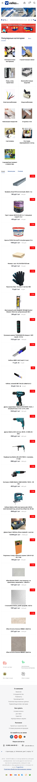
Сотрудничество (18, 694)
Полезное (18, 723)
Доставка (18, 714)
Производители (19, 699)
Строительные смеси (27, 60)
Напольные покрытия (9, 121)
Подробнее (19, 767)
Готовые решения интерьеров (18, 728)
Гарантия (18, 716)
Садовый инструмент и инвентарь (9, 163)
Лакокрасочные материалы (9, 60)
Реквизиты (18, 696)
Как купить (18, 708)
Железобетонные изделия (27, 81)
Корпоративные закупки (18, 718)
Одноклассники (20, 737)
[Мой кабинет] (24, 3)
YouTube (16, 737)
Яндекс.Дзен (24, 737)
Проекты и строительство (18, 726)
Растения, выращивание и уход (27, 142)
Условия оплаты (18, 711)
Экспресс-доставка (7, 667)
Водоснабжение (27, 102)
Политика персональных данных (18, 701)
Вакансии (18, 692)
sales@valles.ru (29, 745)
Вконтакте (11, 737)
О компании (18, 689)
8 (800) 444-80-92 (11, 745)
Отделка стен (27, 121)
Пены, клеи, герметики (10, 81)
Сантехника (10, 141)
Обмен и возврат (26, 678)
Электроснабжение (10, 102)
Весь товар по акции (8, 678)
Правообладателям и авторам (18, 704)
